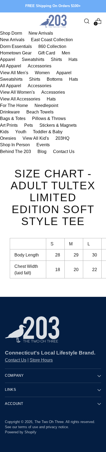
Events (43, 144)
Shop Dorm (11, 33)
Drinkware (10, 111)
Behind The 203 (15, 151)
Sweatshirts (33, 59)
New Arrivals (41, 33)
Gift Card (46, 52)
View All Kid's (36, 138)
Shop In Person (15, 144)
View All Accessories (20, 98)
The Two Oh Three (49, 422)
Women (42, 72)
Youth (20, 131)
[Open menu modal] (7, 21)
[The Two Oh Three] (53, 21)
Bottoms (55, 79)
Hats (72, 59)
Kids (4, 131)
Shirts (56, 59)
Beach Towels (40, 111)
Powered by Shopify (20, 432)
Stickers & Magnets (58, 125)
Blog (42, 151)
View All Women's (17, 92)
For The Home (14, 105)
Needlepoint (46, 105)
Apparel (7, 59)
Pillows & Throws (49, 118)
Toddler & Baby (48, 131)
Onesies (8, 138)
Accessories (39, 65)
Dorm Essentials (16, 46)
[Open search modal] (86, 21)
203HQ (62, 138)
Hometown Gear (16, 52)
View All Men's (14, 72)
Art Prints (9, 125)
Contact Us (63, 151)
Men (66, 52)
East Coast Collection (52, 39)
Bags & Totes (13, 118)
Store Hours (41, 359)
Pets (28, 125)
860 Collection (52, 46)
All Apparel (10, 65)
